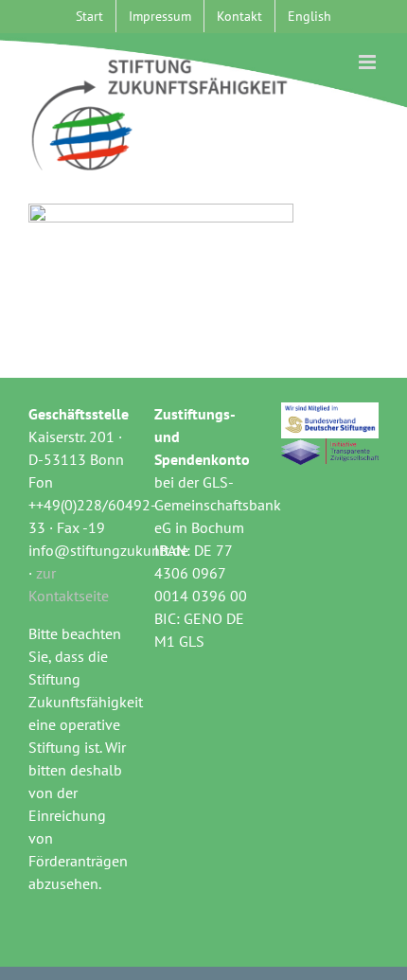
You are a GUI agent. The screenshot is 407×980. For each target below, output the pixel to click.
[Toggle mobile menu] (369, 62)
